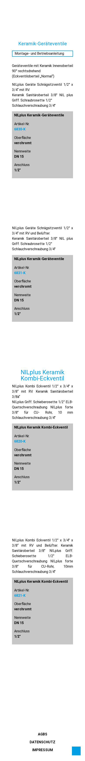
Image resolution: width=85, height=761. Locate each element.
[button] (7, 15)
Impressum (42, 750)
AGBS (42, 734)
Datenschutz (42, 742)
